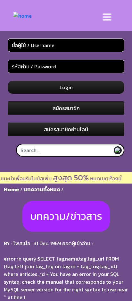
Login (66, 87)
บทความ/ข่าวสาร (66, 216)
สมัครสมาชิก (66, 108)
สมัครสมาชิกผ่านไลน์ (66, 129)
